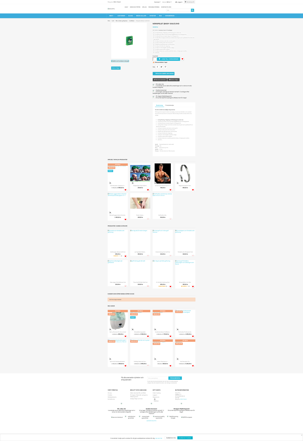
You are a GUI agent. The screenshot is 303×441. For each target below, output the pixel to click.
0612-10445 (117, 2)
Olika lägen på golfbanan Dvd (118, 282)
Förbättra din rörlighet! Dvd (185, 252)
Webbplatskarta (112, 397)
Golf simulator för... (185, 361)
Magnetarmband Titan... (185, 185)
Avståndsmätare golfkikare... (163, 332)
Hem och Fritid (135, 7)
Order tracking (157, 393)
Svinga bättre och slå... (185, 282)
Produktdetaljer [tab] (169, 105)
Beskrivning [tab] (159, 105)
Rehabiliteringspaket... (140, 332)
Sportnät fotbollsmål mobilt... (118, 361)
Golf (126, 7)
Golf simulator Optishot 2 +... (117, 185)
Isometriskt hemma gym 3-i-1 (163, 185)
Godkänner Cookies (185, 438)
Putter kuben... (140, 215)
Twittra (161, 66)
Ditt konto (156, 390)
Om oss (110, 393)
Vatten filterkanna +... (163, 361)
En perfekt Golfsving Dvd (162, 282)
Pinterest (165, 66)
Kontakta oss (166, 7)
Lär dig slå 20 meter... (140, 252)
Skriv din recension (160, 79)
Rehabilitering (154, 7)
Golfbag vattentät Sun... (140, 361)
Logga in (155, 395)
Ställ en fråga (174, 79)
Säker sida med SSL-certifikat (138, 393)
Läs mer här (158, 438)
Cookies (110, 395)
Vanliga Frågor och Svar (136, 398)
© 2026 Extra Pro (151, 421)
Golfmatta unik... (162, 215)
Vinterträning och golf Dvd (163, 252)
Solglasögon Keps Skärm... (140, 185)
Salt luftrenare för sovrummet (118, 332)
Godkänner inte (171, 438)
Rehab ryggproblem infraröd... (118, 215)
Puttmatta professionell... (185, 332)
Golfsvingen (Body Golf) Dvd (117, 252)
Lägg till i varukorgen (168, 59)
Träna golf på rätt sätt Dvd (140, 282)
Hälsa (144, 7)
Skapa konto (156, 397)
